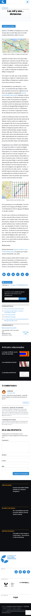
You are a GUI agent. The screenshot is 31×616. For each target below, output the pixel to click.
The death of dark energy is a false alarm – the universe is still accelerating (21, 535)
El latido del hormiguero (10, 317)
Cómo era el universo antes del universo (14, 308)
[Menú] (27, 1)
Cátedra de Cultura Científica (14, 606)
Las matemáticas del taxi (9, 362)
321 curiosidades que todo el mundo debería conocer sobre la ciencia (20, 512)
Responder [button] (26, 402)
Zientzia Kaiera (7, 485)
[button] (4, 274)
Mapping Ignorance (8, 531)
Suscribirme (23, 298)
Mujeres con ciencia (8, 508)
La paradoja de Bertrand (9, 372)
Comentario (5, 440)
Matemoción (5, 8)
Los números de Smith (9, 314)
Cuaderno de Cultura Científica (13, 610)
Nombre (4, 455)
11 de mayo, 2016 (11, 393)
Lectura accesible (8, 26)
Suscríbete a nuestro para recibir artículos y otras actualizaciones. (14, 293)
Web (3, 466)
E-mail (4, 460)
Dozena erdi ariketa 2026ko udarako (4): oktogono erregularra (21, 489)
